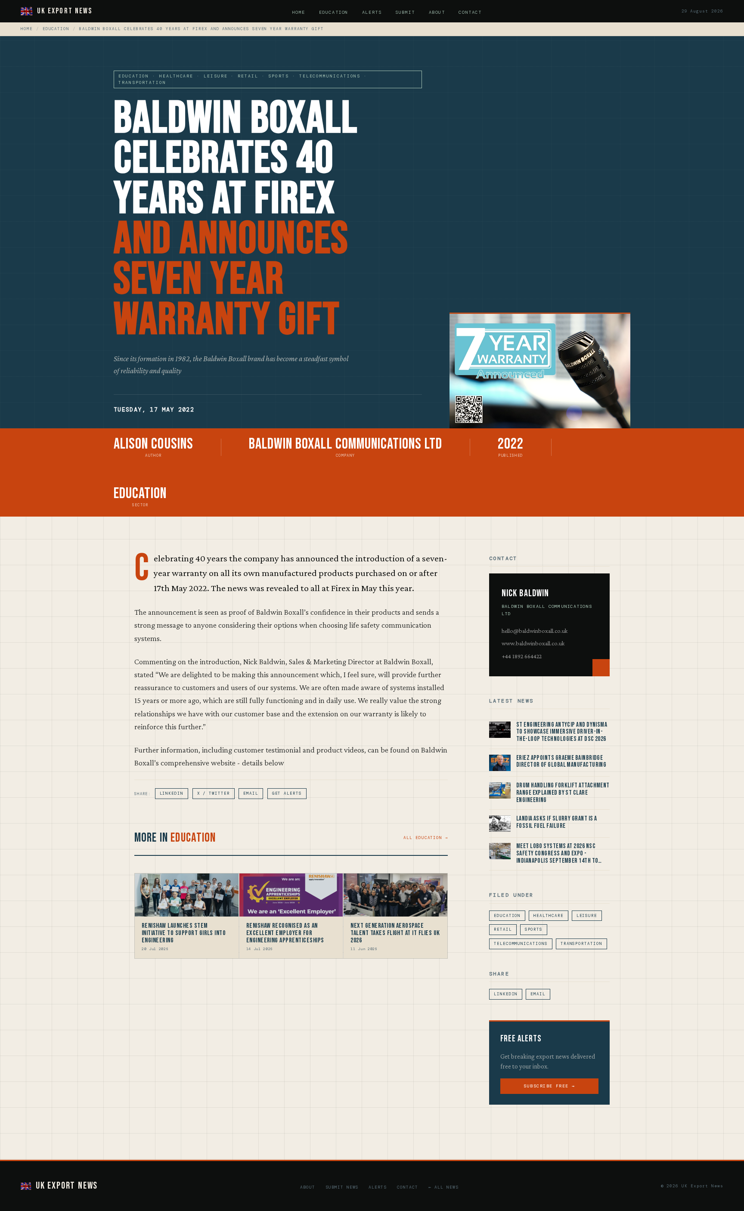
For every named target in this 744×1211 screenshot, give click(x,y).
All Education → (425, 837)
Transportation (581, 943)
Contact (470, 12)
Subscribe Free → (549, 1086)
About (437, 12)
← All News (443, 1187)
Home (298, 12)
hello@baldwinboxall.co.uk (534, 630)
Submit (405, 12)
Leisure (587, 915)
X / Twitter (213, 793)
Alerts (371, 12)
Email (250, 793)
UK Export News (64, 10)
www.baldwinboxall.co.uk (533, 643)
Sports (534, 929)
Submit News (342, 1187)
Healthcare (548, 915)
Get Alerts (287, 793)
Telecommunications (521, 943)
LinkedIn (171, 793)
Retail (503, 929)
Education (333, 12)
